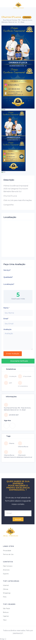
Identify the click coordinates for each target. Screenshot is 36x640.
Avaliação (8, 329)
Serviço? (7, 270)
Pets (4, 597)
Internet (6, 585)
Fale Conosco (7, 566)
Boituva (5, 612)
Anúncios (6, 570)
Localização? (9, 284)
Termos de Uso (8, 554)
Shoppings (6, 593)
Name (6, 308)
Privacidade (7, 550)
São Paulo (6, 608)
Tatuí (4, 620)
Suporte (6, 574)
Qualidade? (8, 277)
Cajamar (6, 616)
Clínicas (5, 589)
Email (6, 319)
